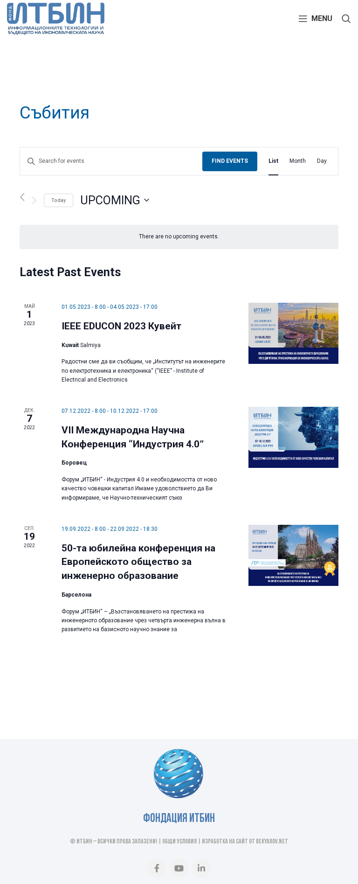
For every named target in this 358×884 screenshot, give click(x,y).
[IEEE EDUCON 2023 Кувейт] (293, 333)
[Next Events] (34, 200)
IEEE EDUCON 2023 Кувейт (121, 326)
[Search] (346, 18)
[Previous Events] (22, 197)
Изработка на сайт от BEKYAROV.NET (245, 841)
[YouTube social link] (179, 868)
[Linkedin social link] (201, 868)
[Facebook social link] (156, 868)
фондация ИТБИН (179, 819)
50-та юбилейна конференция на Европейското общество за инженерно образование (138, 562)
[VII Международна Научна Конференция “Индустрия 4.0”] (293, 437)
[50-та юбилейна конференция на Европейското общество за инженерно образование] (293, 555)
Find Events (230, 161)
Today (58, 200)
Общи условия (179, 841)
